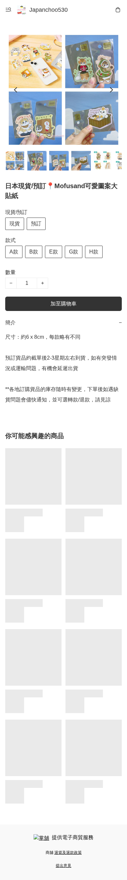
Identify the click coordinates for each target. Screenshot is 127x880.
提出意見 (63, 865)
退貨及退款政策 (68, 852)
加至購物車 (63, 303)
